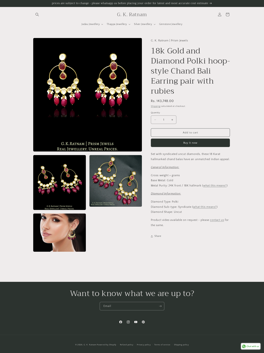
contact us (217, 220)
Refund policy (126, 345)
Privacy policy (144, 345)
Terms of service (162, 345)
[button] (37, 14)
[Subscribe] (160, 306)
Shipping (155, 106)
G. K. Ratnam (90, 345)
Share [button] (157, 236)
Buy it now (190, 142)
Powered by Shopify (106, 345)
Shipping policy (181, 345)
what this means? (215, 185)
